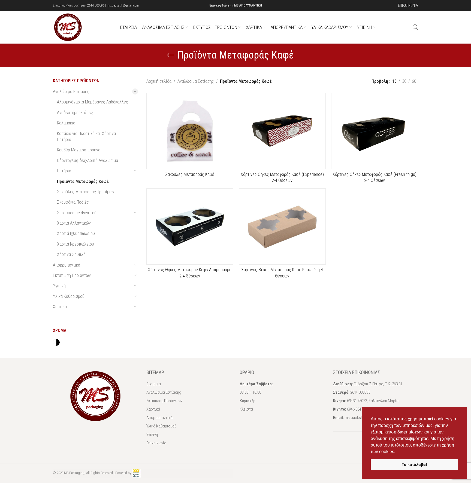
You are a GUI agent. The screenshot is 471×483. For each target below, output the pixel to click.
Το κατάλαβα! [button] (414, 464)
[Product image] (190, 226)
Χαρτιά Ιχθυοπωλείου (76, 233)
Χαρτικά (60, 306)
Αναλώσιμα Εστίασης (71, 91)
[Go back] (170, 55)
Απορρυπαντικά (66, 265)
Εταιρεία (153, 383)
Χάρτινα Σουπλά (71, 254)
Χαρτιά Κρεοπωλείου (75, 244)
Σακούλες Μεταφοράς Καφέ (189, 174)
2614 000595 (95, 5)
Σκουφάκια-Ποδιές (73, 202)
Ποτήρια (64, 170)
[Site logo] (68, 26)
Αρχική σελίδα (158, 81)
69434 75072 (357, 400)
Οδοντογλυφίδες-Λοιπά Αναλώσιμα (87, 160)
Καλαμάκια (66, 123)
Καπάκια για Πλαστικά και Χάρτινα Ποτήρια (86, 136)
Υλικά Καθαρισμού (68, 296)
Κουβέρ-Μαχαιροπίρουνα (78, 149)
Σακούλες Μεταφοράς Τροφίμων (85, 191)
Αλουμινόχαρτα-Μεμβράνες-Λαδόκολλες (92, 102)
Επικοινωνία (156, 443)
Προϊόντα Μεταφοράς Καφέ (83, 181)
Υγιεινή (59, 285)
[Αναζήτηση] (415, 27)
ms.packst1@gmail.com (123, 5)
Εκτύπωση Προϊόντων (72, 275)
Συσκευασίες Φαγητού (76, 212)
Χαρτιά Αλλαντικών (74, 223)
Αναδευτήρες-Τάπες (75, 112)
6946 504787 (357, 409)
